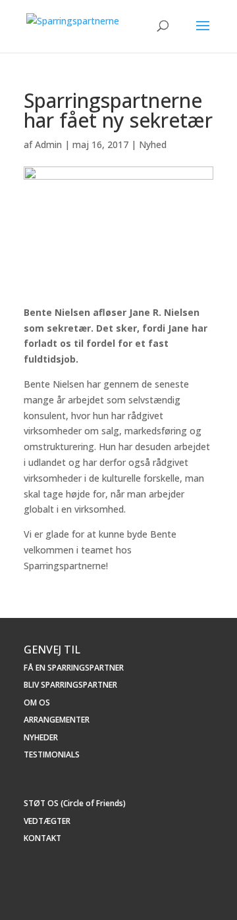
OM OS (37, 702)
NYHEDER (41, 737)
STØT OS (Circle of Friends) (75, 803)
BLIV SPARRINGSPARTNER (70, 684)
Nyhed (153, 144)
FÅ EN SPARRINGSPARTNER (74, 667)
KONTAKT (42, 838)
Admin (48, 144)
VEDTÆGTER (47, 821)
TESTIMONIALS (52, 754)
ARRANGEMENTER (57, 719)
